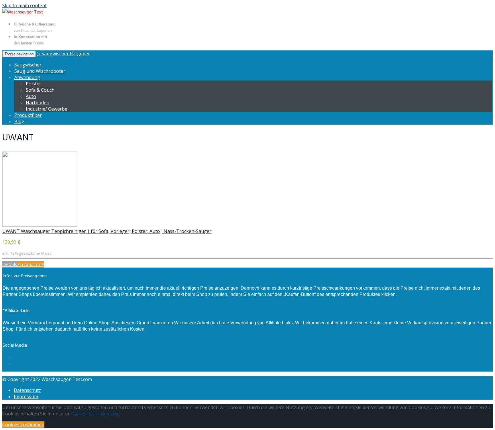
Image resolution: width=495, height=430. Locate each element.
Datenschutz (27, 390)
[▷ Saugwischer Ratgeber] (22, 12)
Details (9, 264)
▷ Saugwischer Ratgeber (63, 53)
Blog (19, 121)
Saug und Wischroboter (39, 71)
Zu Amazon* (30, 264)
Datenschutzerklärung (95, 414)
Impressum (26, 396)
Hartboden (37, 102)
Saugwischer (28, 65)
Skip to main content (24, 5)
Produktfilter (28, 115)
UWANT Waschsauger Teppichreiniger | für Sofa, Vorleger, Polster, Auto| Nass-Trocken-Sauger (106, 231)
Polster (33, 83)
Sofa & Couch (40, 90)
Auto (31, 96)
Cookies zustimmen (23, 424)
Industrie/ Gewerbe (46, 109)
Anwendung (27, 77)
